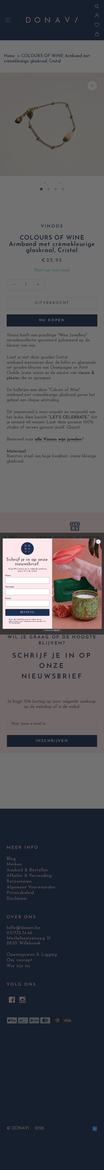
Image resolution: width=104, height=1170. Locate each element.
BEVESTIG (27, 612)
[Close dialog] (98, 541)
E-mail (8, 598)
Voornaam (9, 587)
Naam (8, 575)
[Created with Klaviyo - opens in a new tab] (52, 630)
